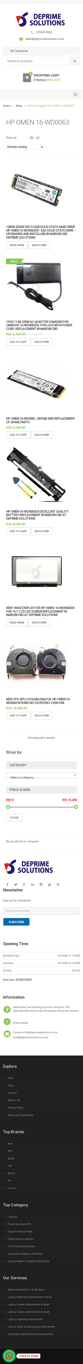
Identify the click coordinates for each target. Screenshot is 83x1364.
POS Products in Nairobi (21, 1246)
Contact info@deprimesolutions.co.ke (35, 1032)
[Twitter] (15, 884)
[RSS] (58, 884)
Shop (19, 105)
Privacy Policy (15, 1107)
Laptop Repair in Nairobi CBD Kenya (28, 1261)
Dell (10, 1165)
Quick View (39, 245)
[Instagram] (41, 884)
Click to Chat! (28, 1356)
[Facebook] (7, 884)
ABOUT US (14, 1100)
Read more (17, 245)
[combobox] (41, 61)
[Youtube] (49, 884)
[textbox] (41, 777)
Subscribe (16, 922)
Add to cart (18, 341)
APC (10, 1150)
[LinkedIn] (32, 884)
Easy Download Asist (20, 1231)
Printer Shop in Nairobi (20, 1238)
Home (7, 105)
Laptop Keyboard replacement (25, 1319)
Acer (10, 1143)
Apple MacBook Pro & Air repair (26, 1289)
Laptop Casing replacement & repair (29, 1311)
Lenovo (12, 1188)
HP (9, 1180)
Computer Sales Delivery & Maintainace (30, 1334)
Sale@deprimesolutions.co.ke (30, 1037)
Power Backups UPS (19, 1224)
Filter (14, 817)
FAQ (10, 1078)
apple (11, 1158)
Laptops (13, 1216)
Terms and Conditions (20, 1115)
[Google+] (24, 884)
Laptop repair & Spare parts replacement (31, 1326)
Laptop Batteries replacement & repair (30, 1296)
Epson (11, 1173)
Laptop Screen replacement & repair (29, 1304)
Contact (12, 1092)
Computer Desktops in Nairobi (25, 1253)
